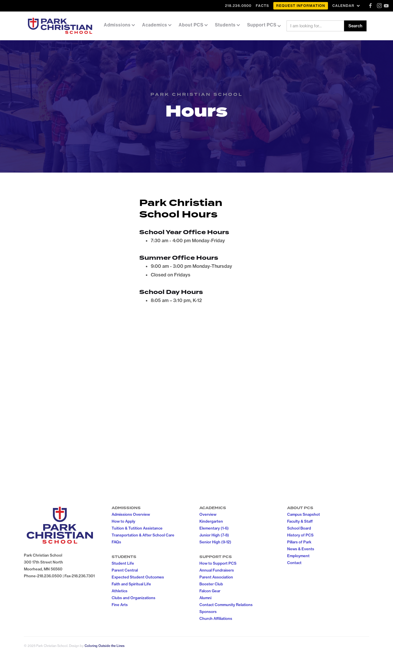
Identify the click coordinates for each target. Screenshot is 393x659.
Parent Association (216, 577)
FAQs (116, 542)
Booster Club (211, 584)
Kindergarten (211, 521)
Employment (298, 555)
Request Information (300, 5)
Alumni (205, 597)
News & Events (300, 549)
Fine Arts (120, 604)
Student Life (123, 563)
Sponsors (208, 611)
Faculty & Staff (300, 521)
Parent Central (125, 570)
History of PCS (300, 535)
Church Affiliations (215, 618)
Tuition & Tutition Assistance (137, 528)
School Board (299, 528)
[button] (347, 6)
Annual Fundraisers (216, 570)
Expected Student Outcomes (138, 577)
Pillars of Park (299, 542)
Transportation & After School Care (143, 535)
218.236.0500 (238, 5)
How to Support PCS (217, 563)
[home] (60, 26)
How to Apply (123, 521)
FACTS (262, 5)
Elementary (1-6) (214, 528)
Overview (207, 514)
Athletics (119, 591)
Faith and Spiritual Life (131, 584)
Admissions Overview (131, 514)
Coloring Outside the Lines (105, 646)
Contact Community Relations (226, 604)
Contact (294, 562)
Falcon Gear (209, 591)
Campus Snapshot (303, 514)
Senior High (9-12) (215, 542)
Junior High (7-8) (214, 535)
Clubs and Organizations (133, 597)
